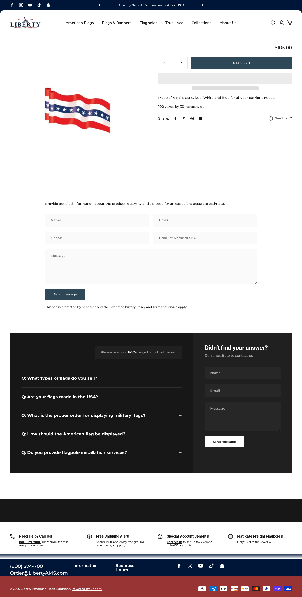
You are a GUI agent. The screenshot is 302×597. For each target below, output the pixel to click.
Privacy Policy (135, 307)
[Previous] (100, 5)
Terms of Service (165, 307)
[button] (225, 78)
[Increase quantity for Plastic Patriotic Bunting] (182, 63)
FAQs (132, 352)
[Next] (201, 5)
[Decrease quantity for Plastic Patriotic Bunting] (163, 63)
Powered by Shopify (87, 589)
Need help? (283, 118)
